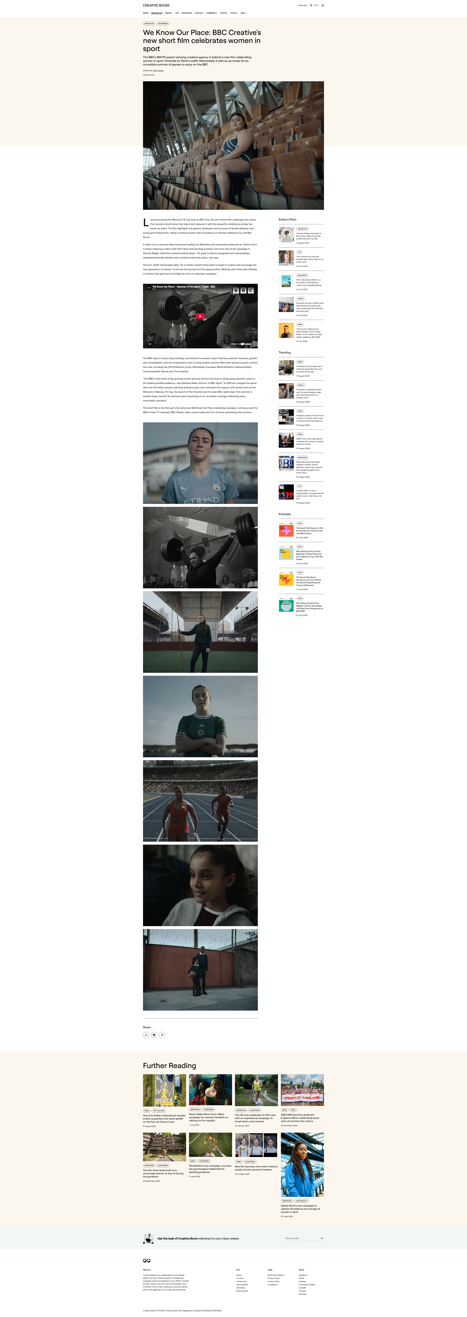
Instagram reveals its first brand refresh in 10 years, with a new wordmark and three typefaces (309, 418)
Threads (302, 1291)
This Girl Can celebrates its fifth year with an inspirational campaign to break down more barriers (255, 1118)
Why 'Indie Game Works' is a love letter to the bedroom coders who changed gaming (308, 282)
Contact (239, 1278)
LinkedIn (302, 1288)
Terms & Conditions (276, 1275)
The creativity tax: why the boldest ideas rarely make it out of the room (309, 259)
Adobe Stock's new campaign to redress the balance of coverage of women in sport (300, 1208)
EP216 (300, 523)
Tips (299, 252)
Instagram (303, 1275)
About (239, 1275)
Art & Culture (158, 1111)
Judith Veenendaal (202, 61)
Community (241, 1281)
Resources (302, 275)
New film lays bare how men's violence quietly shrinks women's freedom (256, 1168)
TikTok (301, 1278)
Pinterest (303, 1294)
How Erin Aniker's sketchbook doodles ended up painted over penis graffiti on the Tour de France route (164, 1118)
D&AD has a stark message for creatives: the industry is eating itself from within (309, 441)
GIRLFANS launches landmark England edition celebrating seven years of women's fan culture (300, 1118)
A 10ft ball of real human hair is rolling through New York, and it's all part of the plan (309, 369)
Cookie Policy (274, 1281)
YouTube (302, 1281)
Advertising (163, 24)
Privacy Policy (274, 1278)
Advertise (240, 1288)
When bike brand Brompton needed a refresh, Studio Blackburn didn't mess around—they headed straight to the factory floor (309, 467)
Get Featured (242, 1284)
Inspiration (149, 24)
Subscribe (302, 5)
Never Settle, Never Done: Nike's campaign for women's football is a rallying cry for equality (208, 1117)
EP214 (300, 573)
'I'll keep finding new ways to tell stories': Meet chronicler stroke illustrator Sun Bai (308, 236)
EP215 (300, 547)
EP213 (300, 599)
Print (293, 1110)
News (300, 325)
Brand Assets (242, 1291)
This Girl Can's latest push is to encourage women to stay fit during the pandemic (163, 1173)
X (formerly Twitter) (307, 1284)
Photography (301, 1201)
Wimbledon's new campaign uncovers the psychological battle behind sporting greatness (210, 1169)
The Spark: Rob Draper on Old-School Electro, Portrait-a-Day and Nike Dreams (310, 531)
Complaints (272, 1284)
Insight (301, 299)
